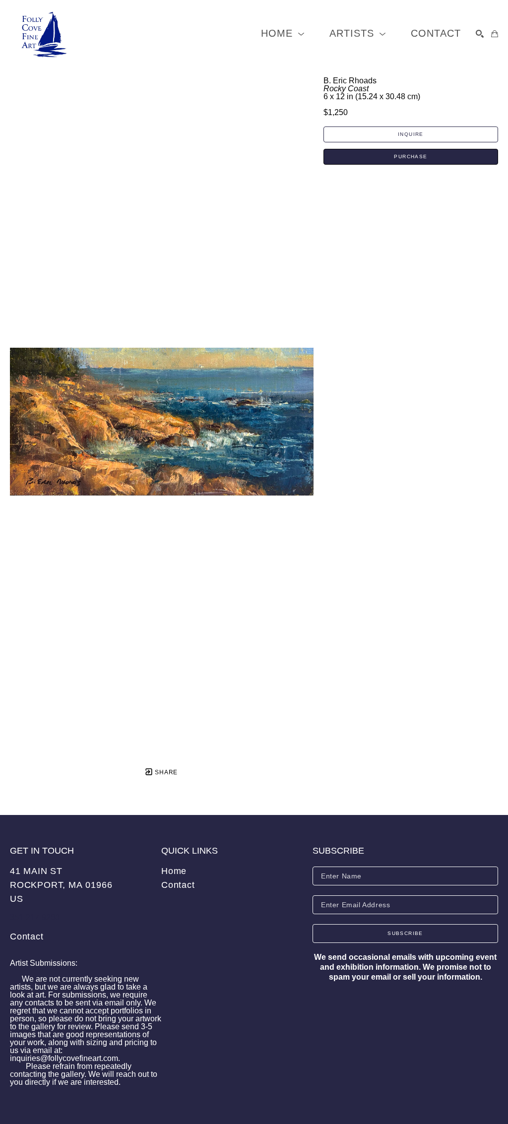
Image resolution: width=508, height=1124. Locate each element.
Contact (27, 936)
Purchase (410, 156)
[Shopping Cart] (494, 34)
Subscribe (405, 933)
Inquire (411, 134)
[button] (283, 33)
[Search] (480, 34)
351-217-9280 (35, 917)
